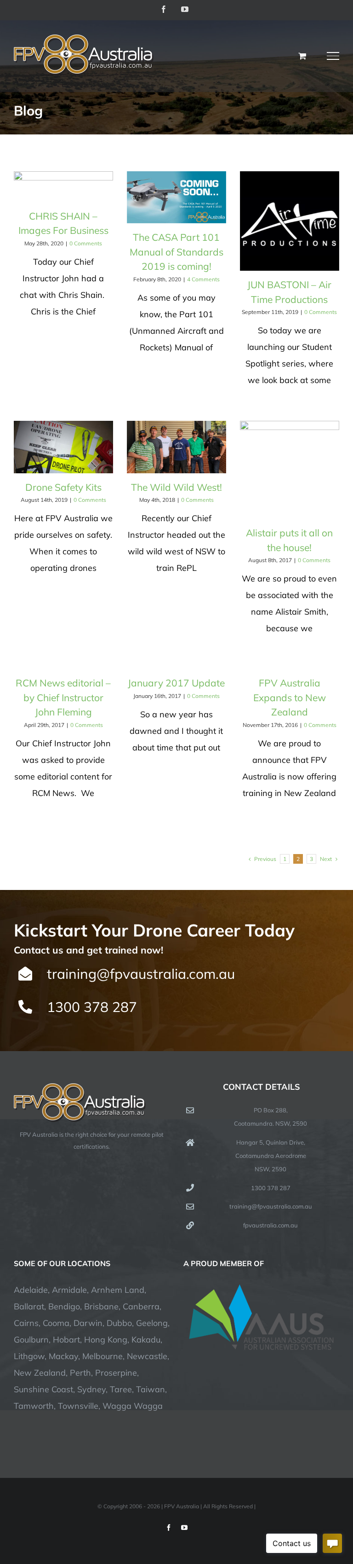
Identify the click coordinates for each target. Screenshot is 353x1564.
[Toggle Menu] (333, 55)
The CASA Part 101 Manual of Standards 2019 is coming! (176, 251)
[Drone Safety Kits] (63, 447)
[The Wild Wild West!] (176, 447)
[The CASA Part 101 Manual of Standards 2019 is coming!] (176, 197)
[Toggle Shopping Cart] (302, 56)
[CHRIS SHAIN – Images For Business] (63, 186)
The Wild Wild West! (176, 487)
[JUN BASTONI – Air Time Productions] (289, 221)
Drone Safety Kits (63, 487)
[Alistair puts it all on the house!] (289, 470)
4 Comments (203, 279)
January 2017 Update (176, 683)
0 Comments (85, 243)
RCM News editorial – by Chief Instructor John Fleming (63, 697)
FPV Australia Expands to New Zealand (289, 697)
